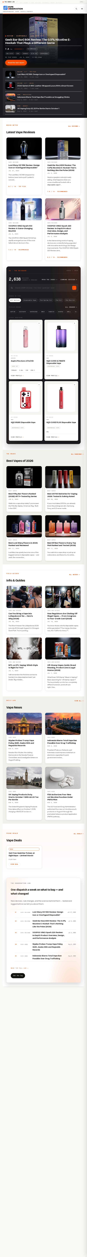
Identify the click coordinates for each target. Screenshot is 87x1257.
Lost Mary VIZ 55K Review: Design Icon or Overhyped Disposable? (24, 166)
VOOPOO (60, 312)
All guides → (74, 574)
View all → (79, 701)
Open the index (49, 279)
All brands (71, 307)
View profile (17, 375)
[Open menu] (82, 8)
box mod (22, 677)
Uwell (69, 312)
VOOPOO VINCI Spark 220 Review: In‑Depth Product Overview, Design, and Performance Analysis (59, 230)
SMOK (43, 312)
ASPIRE (13, 358)
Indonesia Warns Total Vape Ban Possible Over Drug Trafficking (62, 741)
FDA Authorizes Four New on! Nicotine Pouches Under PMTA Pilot (60, 797)
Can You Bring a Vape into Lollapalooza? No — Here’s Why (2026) (20, 616)
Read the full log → (19, 968)
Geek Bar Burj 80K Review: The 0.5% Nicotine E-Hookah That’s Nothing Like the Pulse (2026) (61, 167)
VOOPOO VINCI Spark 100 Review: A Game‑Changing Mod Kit (20, 228)
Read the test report (16, 63)
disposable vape (53, 185)
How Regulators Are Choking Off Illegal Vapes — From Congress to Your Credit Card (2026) (62, 616)
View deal (14, 864)
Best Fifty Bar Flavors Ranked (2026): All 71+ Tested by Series (22, 495)
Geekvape (22, 312)
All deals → (78, 833)
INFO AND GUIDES (14, 610)
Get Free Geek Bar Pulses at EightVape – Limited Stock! (22, 854)
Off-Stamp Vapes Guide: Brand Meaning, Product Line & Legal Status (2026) (61, 667)
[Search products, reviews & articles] (76, 9)
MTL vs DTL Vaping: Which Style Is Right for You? (23, 666)
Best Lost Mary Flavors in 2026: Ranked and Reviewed (23, 544)
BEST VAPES (12, 491)
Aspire (13, 312)
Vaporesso (34, 312)
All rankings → (77, 454)
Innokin (51, 312)
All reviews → (74, 126)
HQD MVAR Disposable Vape (23, 422)
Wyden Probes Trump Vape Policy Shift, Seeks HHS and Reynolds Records (21, 743)
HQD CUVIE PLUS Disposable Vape (61, 422)
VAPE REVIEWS (13, 162)
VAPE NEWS (12, 737)
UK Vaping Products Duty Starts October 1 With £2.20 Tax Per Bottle (23, 797)
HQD (47, 358)
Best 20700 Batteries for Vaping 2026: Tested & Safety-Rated (62, 495)
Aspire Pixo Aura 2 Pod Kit (22, 361)
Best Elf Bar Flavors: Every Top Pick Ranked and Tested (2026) (61, 544)
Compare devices (68, 279)
